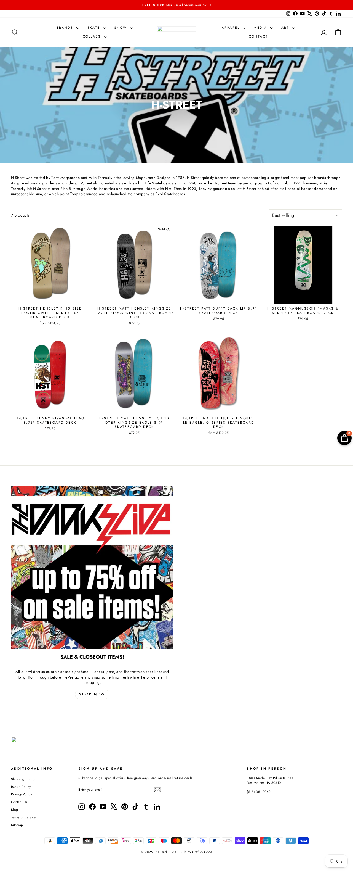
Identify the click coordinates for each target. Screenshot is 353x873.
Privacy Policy (21, 794)
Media (261, 27)
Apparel (231, 27)
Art (286, 27)
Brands (66, 27)
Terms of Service (23, 817)
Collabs (93, 36)
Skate (94, 27)
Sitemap (17, 824)
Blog (14, 809)
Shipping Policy (23, 779)
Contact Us (19, 802)
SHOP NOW (92, 694)
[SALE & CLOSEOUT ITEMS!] (92, 567)
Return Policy (21, 786)
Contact (258, 36)
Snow (121, 27)
